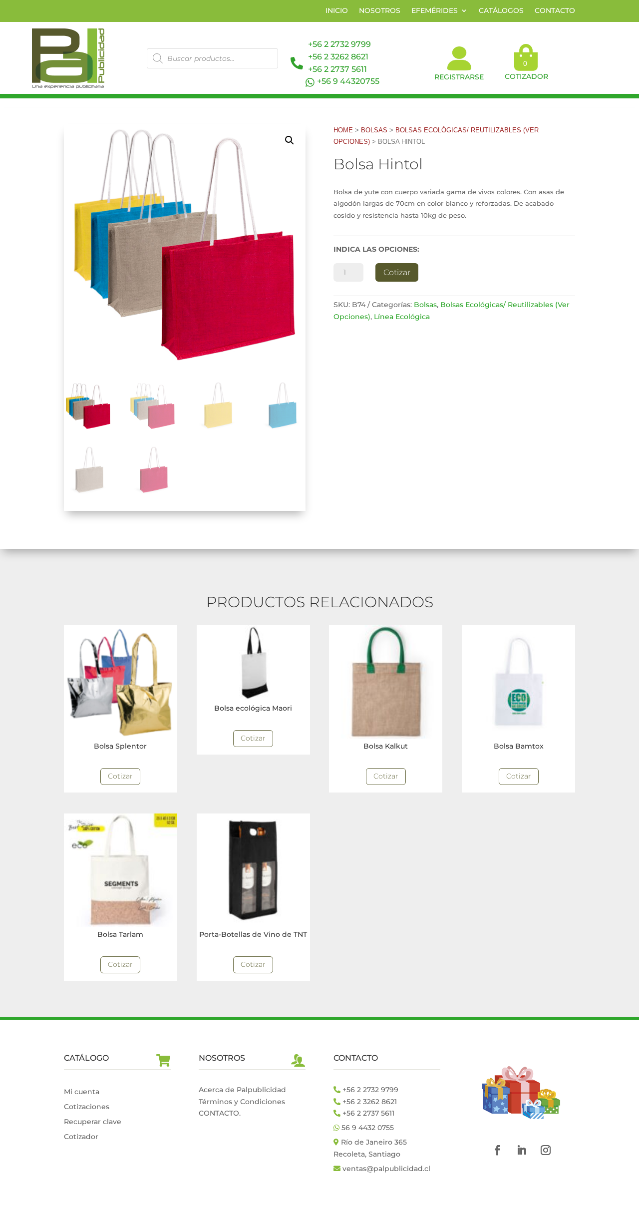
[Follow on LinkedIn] (522, 1150)
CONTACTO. (220, 1113)
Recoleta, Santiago (366, 1154)
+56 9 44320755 (348, 81)
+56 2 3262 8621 (338, 56)
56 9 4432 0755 (366, 1127)
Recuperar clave (92, 1122)
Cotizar (396, 272)
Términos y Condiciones (242, 1101)
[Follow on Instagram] (546, 1150)
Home (343, 130)
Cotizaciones (86, 1107)
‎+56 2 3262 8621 (368, 1101)
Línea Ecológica (402, 316)
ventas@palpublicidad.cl (386, 1168)
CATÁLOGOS (501, 11)
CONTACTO (555, 11)
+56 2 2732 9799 (339, 44)
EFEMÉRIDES (434, 11)
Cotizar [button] (120, 776)
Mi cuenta (81, 1092)
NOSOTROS (379, 11)
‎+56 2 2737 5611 (337, 69)
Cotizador (81, 1137)
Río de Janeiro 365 (374, 1142)
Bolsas (374, 130)
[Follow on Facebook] (498, 1150)
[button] (290, 140)
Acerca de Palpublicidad (242, 1089)
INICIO (336, 11)
